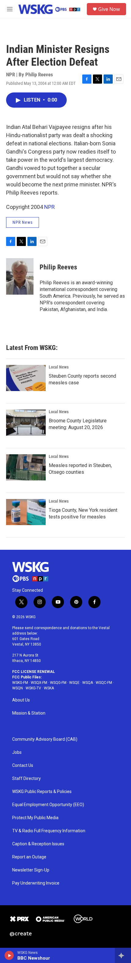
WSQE (74, 683)
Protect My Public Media (35, 818)
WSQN (17, 688)
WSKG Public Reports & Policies (42, 791)
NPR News (22, 222)
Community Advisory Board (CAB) (44, 739)
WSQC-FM (104, 683)
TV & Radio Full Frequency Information (48, 831)
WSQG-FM (58, 683)
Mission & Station (28, 713)
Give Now (109, 9)
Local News (59, 367)
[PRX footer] (19, 918)
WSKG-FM (20, 683)
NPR (49, 207)
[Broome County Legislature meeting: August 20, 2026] (26, 423)
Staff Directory (26, 778)
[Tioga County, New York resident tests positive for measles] (26, 512)
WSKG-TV (33, 688)
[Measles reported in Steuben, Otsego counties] (26, 467)
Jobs (17, 752)
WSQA (87, 683)
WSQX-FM (39, 683)
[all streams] (123, 955)
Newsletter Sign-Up (30, 870)
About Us (21, 700)
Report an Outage (29, 857)
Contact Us (22, 765)
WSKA (49, 688)
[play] (9, 955)
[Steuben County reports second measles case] (26, 378)
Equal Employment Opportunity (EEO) (48, 804)
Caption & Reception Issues (38, 844)
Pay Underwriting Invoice (35, 883)
